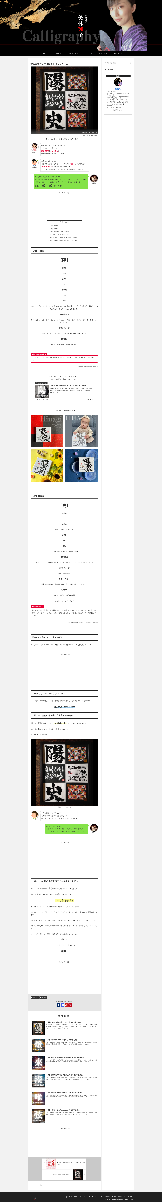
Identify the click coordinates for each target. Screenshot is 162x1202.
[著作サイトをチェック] (58, 1005)
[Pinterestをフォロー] (70, 1005)
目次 (62, 222)
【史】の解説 (54, 228)
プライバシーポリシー (97, 1196)
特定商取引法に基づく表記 (119, 1196)
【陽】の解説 (54, 226)
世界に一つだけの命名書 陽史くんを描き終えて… (65, 240)
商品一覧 (69, 1196)
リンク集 (130, 1196)
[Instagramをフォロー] (62, 1005)
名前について (35, 997)
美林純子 (118, 89)
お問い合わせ (86, 1196)
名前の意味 (43, 997)
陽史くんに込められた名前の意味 (60, 231)
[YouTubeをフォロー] (66, 1005)
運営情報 (107, 1196)
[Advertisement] (64, 206)
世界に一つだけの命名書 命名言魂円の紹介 (63, 237)
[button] (130, 63)
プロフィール (77, 1196)
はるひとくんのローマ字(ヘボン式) (60, 234)
